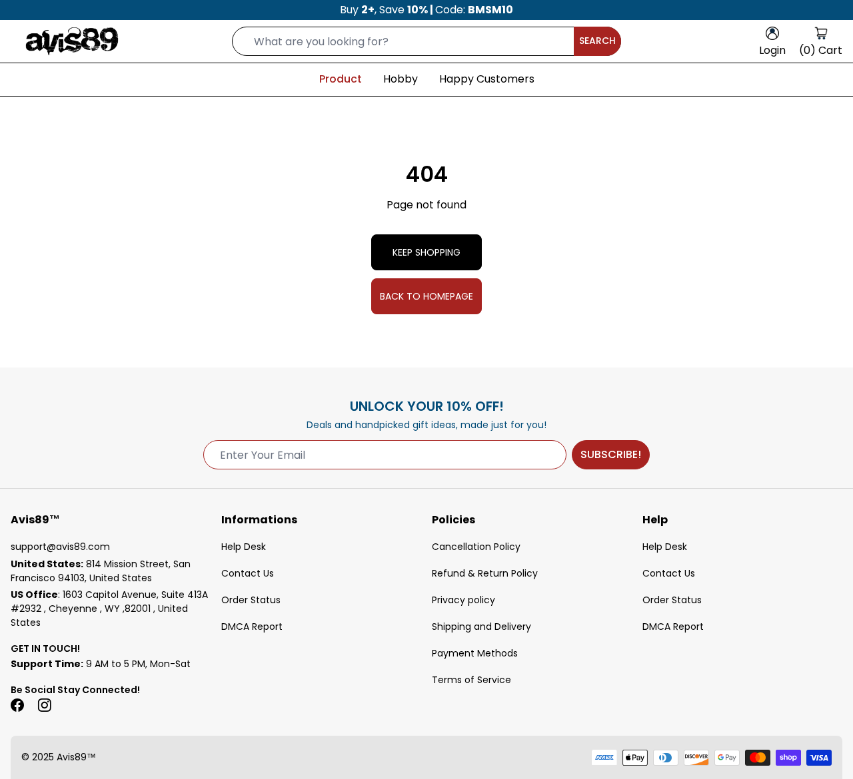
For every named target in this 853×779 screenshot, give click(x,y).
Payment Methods (475, 653)
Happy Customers (486, 79)
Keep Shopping (426, 252)
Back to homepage (426, 296)
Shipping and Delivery (481, 626)
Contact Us (247, 573)
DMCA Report (252, 626)
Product (340, 79)
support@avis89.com (60, 546)
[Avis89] (72, 41)
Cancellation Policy (476, 546)
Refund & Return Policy (485, 573)
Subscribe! (610, 454)
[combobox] (426, 41)
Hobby (400, 79)
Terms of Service (471, 679)
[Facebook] (17, 705)
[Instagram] (44, 705)
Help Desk (243, 546)
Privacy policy (463, 600)
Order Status (251, 600)
